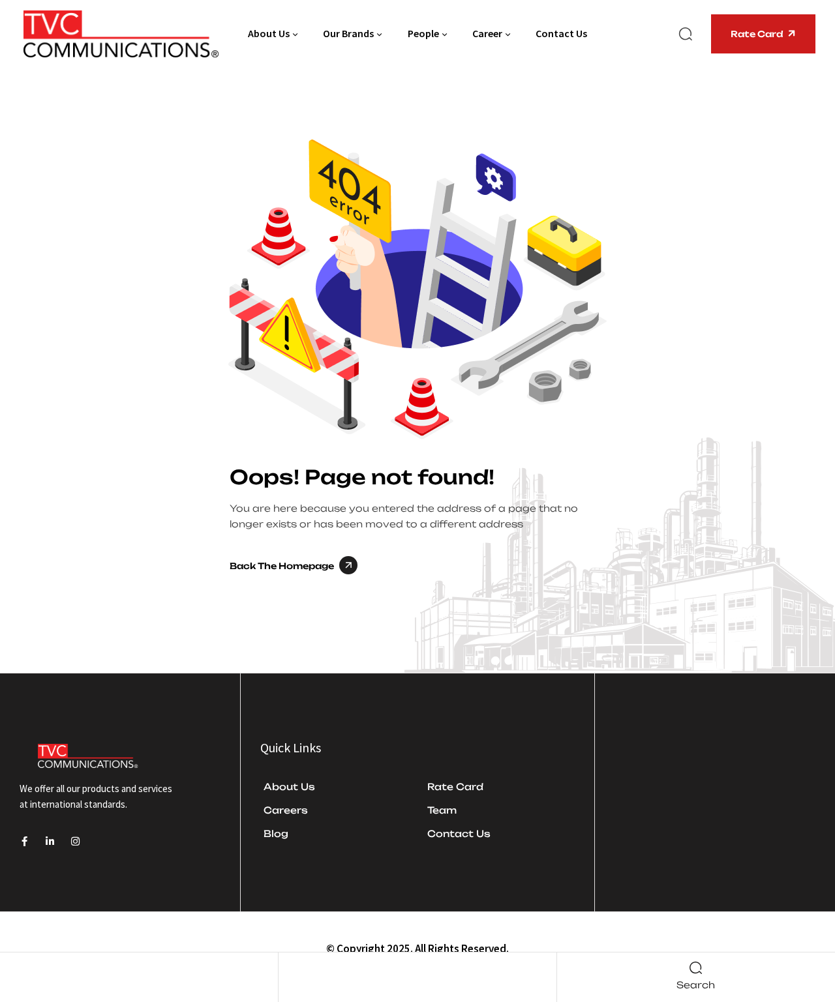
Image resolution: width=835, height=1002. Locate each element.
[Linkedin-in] (50, 841)
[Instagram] (75, 841)
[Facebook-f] (24, 841)
